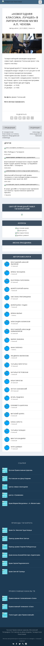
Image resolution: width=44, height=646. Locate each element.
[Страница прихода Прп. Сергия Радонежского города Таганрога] (4, 563)
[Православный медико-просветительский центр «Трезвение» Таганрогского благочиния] (4, 495)
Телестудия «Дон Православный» (21, 615)
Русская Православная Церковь (20, 470)
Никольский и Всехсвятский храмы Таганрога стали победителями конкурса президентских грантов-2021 (21, 177)
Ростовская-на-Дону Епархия (20, 478)
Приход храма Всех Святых (19, 538)
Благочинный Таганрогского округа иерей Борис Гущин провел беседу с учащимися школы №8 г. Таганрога (21, 163)
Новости (32, 28)
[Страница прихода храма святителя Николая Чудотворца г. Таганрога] (4, 530)
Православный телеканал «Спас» (21, 607)
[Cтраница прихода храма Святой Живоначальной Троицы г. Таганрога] (4, 571)
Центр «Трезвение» (16, 495)
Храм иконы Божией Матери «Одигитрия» (24, 555)
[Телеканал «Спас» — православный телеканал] (4, 606)
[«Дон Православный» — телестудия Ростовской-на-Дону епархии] (4, 615)
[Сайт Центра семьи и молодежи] (4, 486)
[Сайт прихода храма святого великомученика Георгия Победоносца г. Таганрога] (4, 546)
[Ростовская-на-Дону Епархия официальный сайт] (4, 478)
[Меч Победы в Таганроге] (22, 148)
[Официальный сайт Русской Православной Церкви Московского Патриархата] (4, 470)
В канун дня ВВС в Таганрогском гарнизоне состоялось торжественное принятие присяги (21, 190)
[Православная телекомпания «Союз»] (4, 598)
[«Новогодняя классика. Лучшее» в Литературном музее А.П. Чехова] (22, 43)
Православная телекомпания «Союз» (23, 598)
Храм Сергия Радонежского (19, 563)
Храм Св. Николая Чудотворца (20, 530)
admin (16, 28)
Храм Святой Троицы (17, 571)
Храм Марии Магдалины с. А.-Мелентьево (24, 503)
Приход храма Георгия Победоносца (22, 547)
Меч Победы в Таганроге (14, 152)
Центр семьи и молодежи (18, 487)
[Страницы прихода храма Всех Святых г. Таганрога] (4, 538)
